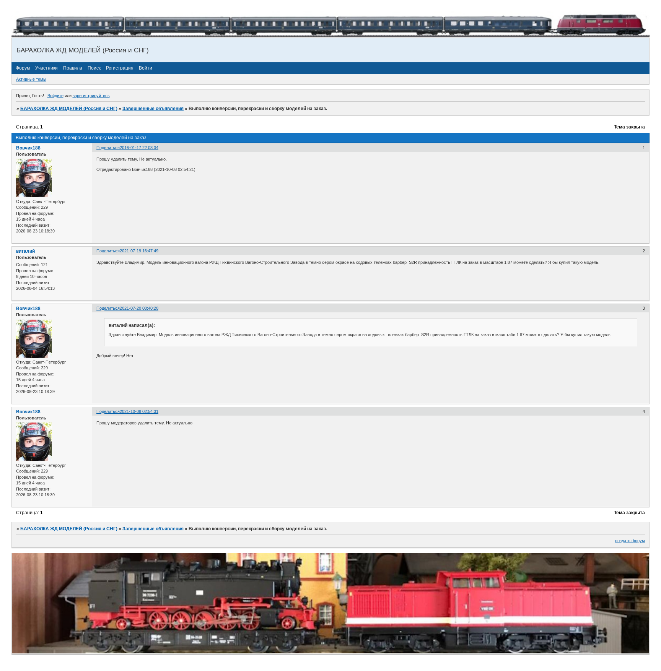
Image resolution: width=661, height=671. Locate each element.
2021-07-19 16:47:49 (139, 251)
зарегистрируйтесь (91, 95)
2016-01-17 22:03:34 (139, 147)
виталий (25, 251)
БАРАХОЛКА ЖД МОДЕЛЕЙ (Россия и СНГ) (68, 108)
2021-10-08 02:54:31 (139, 411)
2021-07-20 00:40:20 (139, 308)
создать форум (630, 540)
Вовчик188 (28, 148)
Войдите (55, 95)
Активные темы (31, 79)
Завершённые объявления (153, 108)
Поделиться (108, 147)
